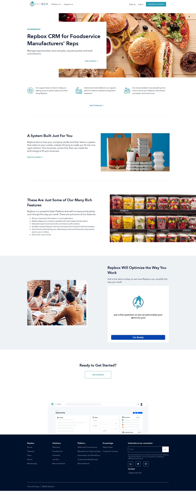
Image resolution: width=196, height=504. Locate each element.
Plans (29, 455)
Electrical (56, 447)
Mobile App (32, 463)
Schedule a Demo (156, 4)
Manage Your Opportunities (89, 451)
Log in (140, 4)
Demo (29, 459)
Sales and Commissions (87, 447)
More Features (83, 463)
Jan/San (55, 459)
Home (29, 447)
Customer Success (110, 451)
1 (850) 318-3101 (135, 473)
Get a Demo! (98, 375)
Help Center (108, 447)
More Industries (58, 463)
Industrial (56, 455)
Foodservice (57, 451)
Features (30, 451)
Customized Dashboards (88, 459)
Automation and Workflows (89, 455)
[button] (56, 4)
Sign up (132, 4)
